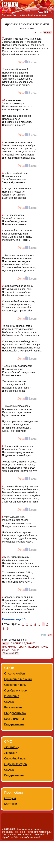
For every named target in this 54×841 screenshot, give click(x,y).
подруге (33, 646)
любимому (9, 646)
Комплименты (14, 718)
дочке (15, 650)
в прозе (38, 32)
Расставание (13, 707)
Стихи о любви (14, 673)
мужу (44, 646)
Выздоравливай (15, 713)
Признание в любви (18, 679)
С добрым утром (15, 690)
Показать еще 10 (14, 619)
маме (5, 650)
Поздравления (14, 724)
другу (22, 646)
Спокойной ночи (15, 684)
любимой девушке (23, 643)
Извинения (11, 696)
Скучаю (9, 701)
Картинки (10, 803)
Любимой (10, 752)
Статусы (10, 798)
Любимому (11, 747)
